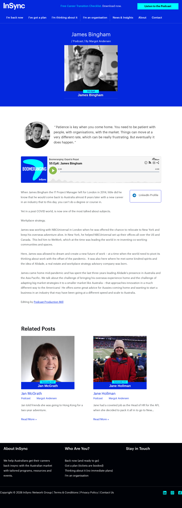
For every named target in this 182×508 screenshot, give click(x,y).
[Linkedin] (165, 493)
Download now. (111, 6)
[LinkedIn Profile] (145, 195)
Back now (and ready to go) (82, 460)
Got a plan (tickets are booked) (84, 465)
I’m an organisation (77, 475)
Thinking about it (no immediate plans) (89, 470)
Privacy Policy (89, 492)
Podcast (78, 41)
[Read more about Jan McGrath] (47, 362)
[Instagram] (172, 493)
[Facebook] (180, 493)
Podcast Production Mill (48, 302)
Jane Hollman (104, 393)
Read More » (29, 419)
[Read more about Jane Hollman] (120, 362)
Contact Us (107, 492)
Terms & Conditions (66, 492)
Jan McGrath (31, 393)
